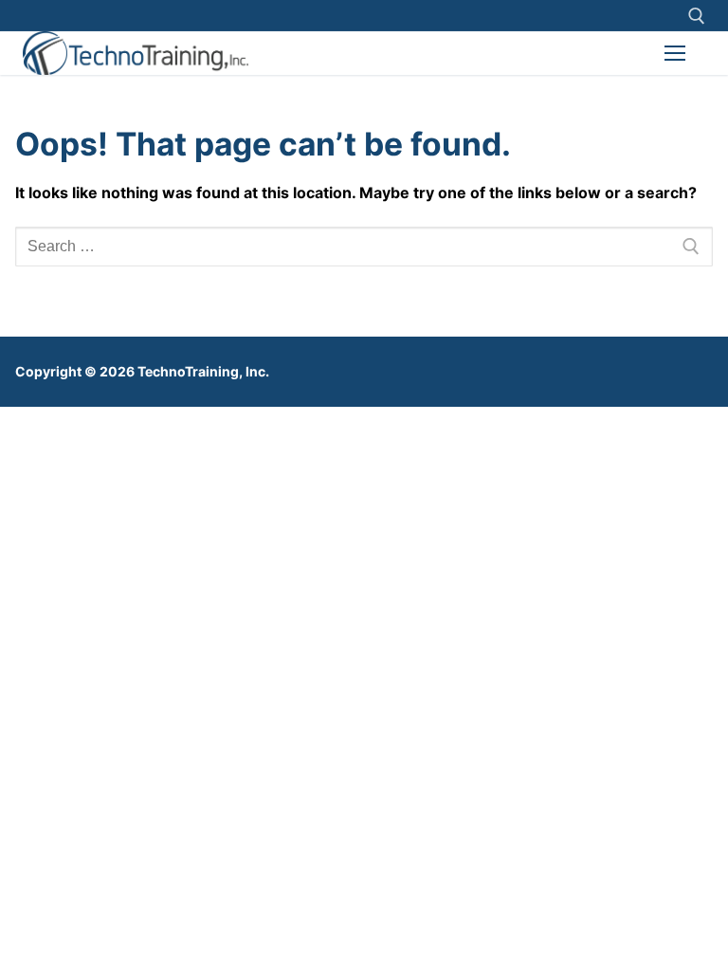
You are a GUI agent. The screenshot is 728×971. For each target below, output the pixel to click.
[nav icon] (675, 53)
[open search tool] (696, 16)
